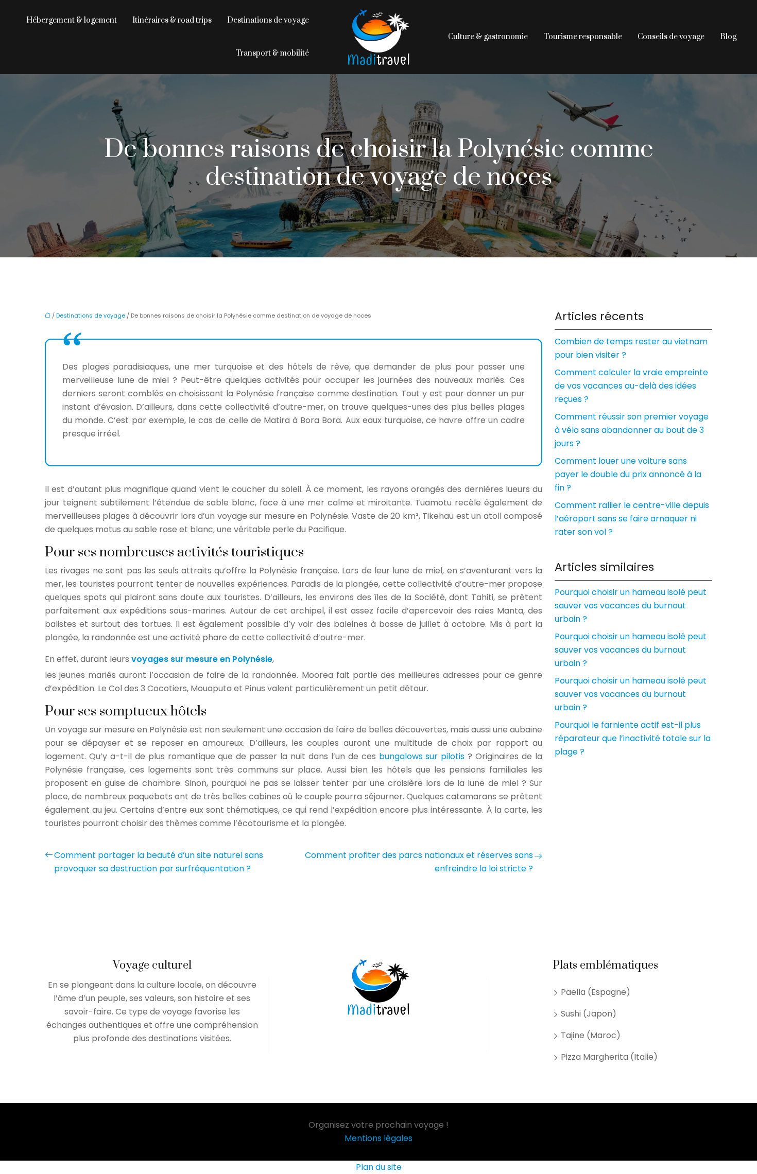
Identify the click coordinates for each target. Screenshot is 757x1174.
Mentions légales (378, 1138)
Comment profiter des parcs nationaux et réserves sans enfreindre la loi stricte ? (419, 861)
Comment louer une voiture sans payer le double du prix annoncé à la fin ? (628, 474)
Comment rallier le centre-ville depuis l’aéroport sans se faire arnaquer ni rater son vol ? (632, 518)
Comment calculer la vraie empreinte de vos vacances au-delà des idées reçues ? (631, 385)
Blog (728, 37)
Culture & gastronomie (488, 37)
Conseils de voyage (671, 37)
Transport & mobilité (272, 53)
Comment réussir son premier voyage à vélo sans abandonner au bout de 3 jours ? (632, 430)
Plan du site (379, 1167)
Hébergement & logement (71, 20)
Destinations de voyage (268, 20)
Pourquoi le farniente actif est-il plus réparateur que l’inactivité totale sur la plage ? (633, 738)
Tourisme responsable (582, 37)
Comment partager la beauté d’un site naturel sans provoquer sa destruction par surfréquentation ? (158, 861)
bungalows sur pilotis (423, 756)
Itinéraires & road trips (172, 20)
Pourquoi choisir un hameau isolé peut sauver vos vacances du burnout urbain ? (631, 605)
